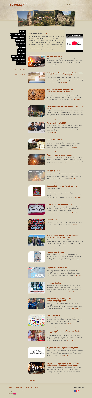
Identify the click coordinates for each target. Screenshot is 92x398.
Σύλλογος (16, 388)
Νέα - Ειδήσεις (20, 44)
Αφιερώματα (21, 53)
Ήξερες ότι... (21, 50)
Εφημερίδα (21, 47)
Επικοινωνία (79, 4)
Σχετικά (73, 4)
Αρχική (68, 4)
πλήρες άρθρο (52, 66)
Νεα (21, 388)
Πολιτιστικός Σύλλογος (17, 34)
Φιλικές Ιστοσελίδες (18, 60)
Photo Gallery (28, 388)
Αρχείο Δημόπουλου (20, 69)
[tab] (17, 31)
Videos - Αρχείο (20, 41)
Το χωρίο (22, 31)
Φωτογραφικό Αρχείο (18, 37)
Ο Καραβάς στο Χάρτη (18, 56)
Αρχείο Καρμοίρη (19, 72)
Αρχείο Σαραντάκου (20, 74)
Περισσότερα (31, 380)
